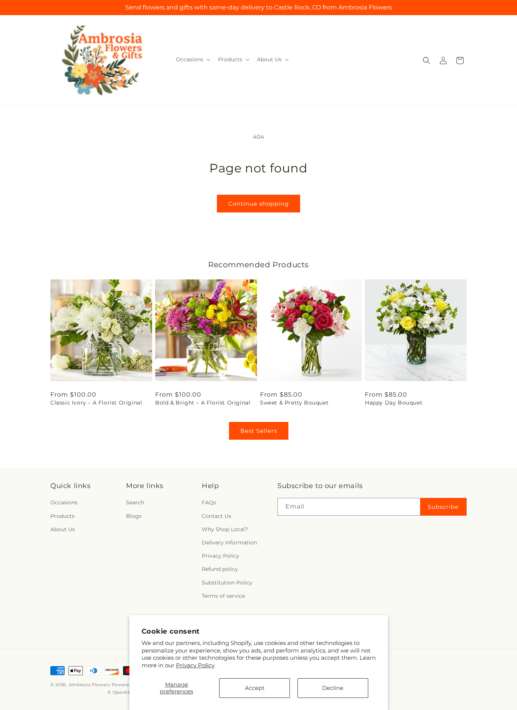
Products (62, 516)
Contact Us (216, 516)
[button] (192, 59)
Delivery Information (229, 542)
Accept (255, 687)
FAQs (209, 502)
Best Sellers (258, 430)
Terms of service (223, 595)
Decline (332, 687)
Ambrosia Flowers (89, 684)
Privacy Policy (195, 665)
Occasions (64, 502)
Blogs (134, 516)
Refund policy (220, 569)
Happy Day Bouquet (393, 402)
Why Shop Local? (225, 529)
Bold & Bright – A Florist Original (202, 402)
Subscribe (443, 506)
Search (135, 502)
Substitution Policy (227, 582)
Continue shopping (258, 203)
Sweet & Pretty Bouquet (294, 402)
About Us (62, 529)
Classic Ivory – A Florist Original (96, 402)
